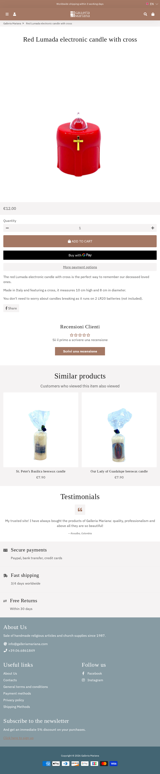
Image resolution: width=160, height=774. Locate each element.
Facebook (94, 673)
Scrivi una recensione (80, 351)
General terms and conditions (25, 687)
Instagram (95, 680)
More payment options (80, 267)
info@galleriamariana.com (28, 644)
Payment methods (17, 693)
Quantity (9, 221)
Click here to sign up (18, 738)
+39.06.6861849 (21, 650)
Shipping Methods (16, 707)
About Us (10, 673)
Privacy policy (13, 700)
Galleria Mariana (12, 23)
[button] (152, 4)
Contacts (10, 680)
